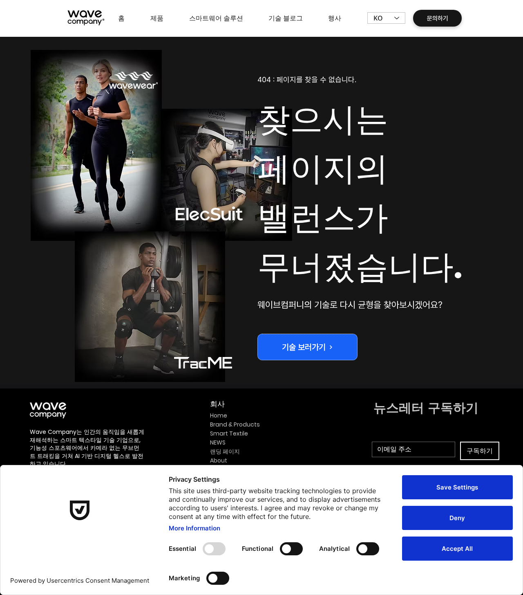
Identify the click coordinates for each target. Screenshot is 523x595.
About (218, 460)
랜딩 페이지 (225, 451)
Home (218, 415)
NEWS (218, 442)
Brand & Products (235, 424)
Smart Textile (229, 433)
